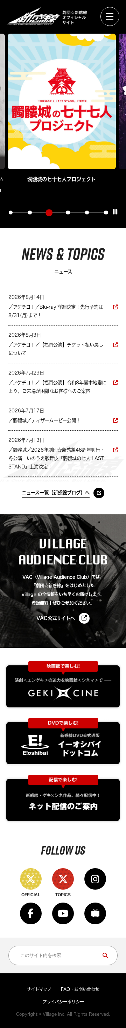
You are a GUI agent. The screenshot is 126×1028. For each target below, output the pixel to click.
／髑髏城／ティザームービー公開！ (44, 420)
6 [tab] (106, 213)
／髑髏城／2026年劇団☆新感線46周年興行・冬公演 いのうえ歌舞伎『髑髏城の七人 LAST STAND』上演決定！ (56, 458)
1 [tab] (11, 213)
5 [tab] (87, 213)
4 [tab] (68, 213)
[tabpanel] (62, 109)
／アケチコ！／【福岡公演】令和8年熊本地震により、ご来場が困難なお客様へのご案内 (57, 386)
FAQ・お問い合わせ (80, 989)
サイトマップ (39, 989)
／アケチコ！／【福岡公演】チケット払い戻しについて (55, 349)
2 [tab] (30, 213)
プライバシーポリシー (63, 1002)
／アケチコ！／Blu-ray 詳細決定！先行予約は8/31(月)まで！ (55, 311)
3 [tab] (49, 212)
